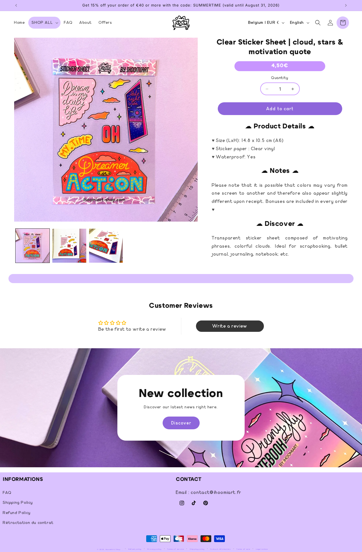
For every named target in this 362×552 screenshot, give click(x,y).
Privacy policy (154, 549)
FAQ (7, 493)
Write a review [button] (229, 326)
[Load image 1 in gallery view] (32, 246)
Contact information (220, 549)
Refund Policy (17, 513)
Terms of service (175, 549)
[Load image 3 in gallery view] (106, 246)
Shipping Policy (18, 503)
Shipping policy (197, 549)
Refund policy (134, 549)
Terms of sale (243, 549)
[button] (44, 23)
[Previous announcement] (16, 5)
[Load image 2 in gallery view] (69, 246)
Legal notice (262, 549)
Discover (181, 423)
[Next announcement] (346, 5)
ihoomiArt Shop (113, 549)
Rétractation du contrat (28, 523)
